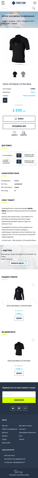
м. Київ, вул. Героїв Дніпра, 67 (14, 462)
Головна (4, 21)
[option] (19, 49)
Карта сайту (6, 443)
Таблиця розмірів (29, 96)
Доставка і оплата (25, 426)
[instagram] (19, 408)
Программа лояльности (27, 432)
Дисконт (5, 432)
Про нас (5, 426)
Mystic (33, 92)
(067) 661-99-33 (9, 455)
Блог (20, 436)
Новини (4, 436)
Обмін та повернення (9, 429)
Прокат (21, 439)
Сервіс (4, 439)
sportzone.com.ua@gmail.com (14, 459)
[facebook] (25, 408)
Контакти (22, 429)
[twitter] (13, 408)
